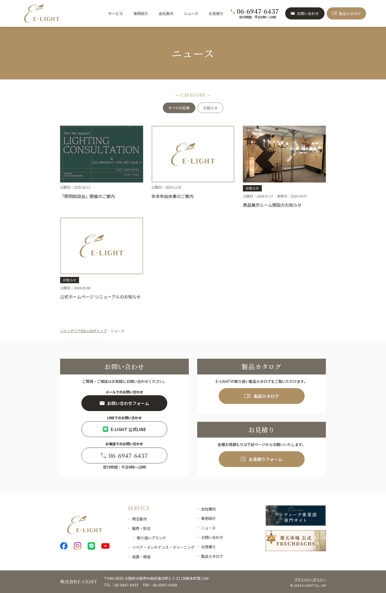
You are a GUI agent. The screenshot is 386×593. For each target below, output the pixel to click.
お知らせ (210, 107)
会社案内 (166, 13)
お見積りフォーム (265, 459)
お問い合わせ (308, 13)
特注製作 (139, 518)
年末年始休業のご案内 (173, 196)
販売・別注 (141, 528)
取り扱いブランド (151, 537)
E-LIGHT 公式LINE (128, 429)
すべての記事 (179, 107)
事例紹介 (140, 13)
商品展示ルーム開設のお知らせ (272, 205)
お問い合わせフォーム (128, 403)
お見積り (216, 13)
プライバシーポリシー (310, 579)
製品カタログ (350, 13)
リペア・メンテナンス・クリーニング (163, 547)
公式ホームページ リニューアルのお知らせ (100, 296)
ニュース (191, 13)
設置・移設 (141, 556)
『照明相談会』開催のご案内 (87, 196)
